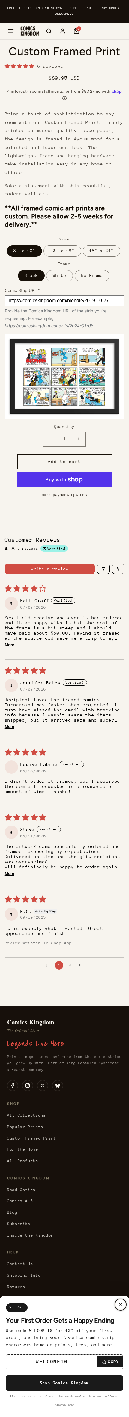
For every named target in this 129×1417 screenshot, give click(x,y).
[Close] (120, 1304)
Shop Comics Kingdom (64, 1383)
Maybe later (64, 1405)
